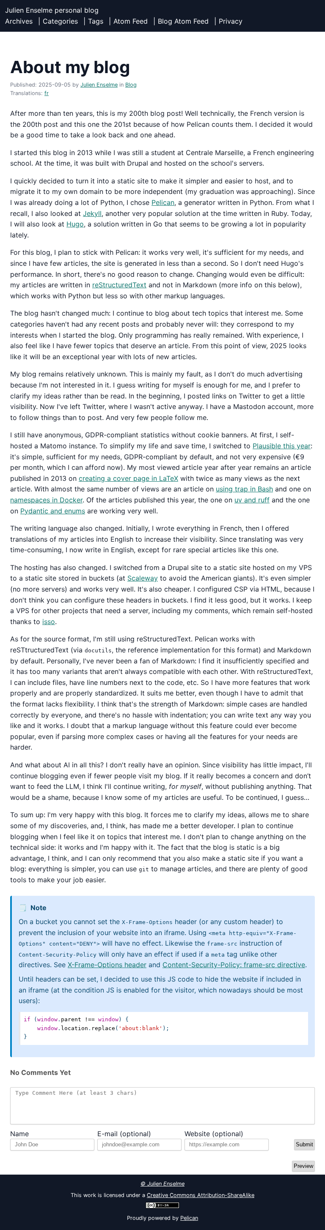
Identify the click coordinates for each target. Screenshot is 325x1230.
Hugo (75, 224)
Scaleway (142, 578)
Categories (60, 21)
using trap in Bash (244, 489)
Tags (95, 21)
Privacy (230, 21)
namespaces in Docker (46, 500)
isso (48, 621)
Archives (19, 21)
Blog (131, 85)
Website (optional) (214, 1133)
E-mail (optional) (124, 1133)
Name (19, 1133)
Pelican (162, 202)
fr (46, 93)
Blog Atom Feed (183, 21)
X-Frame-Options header (107, 964)
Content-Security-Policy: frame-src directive (233, 964)
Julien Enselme (99, 85)
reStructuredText (119, 285)
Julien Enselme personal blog (52, 10)
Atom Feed (130, 21)
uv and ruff (252, 500)
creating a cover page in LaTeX (128, 478)
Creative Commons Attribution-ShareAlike (200, 1195)
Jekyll (92, 213)
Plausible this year (282, 446)
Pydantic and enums (52, 511)
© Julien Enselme (162, 1184)
